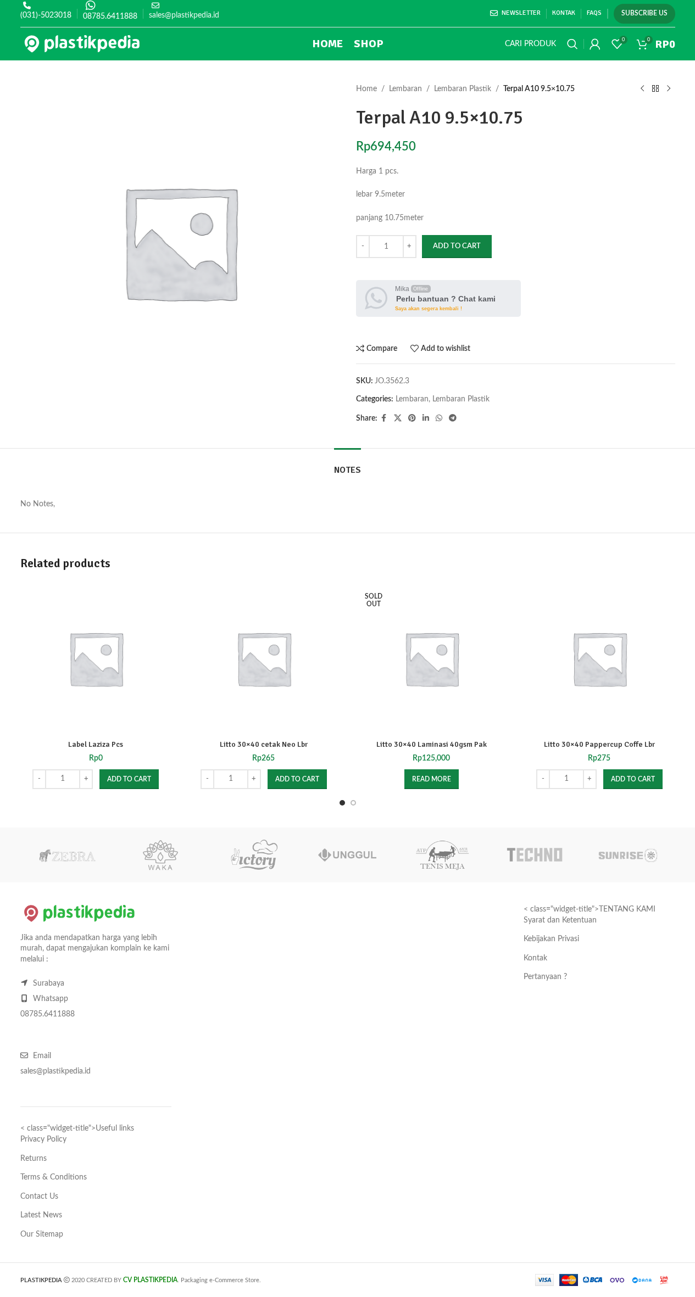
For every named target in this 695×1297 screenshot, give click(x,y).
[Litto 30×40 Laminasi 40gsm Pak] (432, 658)
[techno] (534, 855)
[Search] (572, 44)
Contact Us (39, 1196)
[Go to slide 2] (353, 803)
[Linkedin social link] (425, 418)
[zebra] (67, 855)
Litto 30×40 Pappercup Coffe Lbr (599, 744)
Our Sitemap (41, 1234)
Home (366, 89)
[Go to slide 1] (342, 803)
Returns (33, 1158)
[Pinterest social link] (412, 418)
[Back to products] (655, 89)
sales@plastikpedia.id (184, 15)
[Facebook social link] (384, 418)
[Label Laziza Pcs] (96, 658)
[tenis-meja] (441, 855)
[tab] (347, 465)
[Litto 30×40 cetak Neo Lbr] (264, 658)
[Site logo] (82, 44)
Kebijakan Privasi (551, 939)
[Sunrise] (628, 855)
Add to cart (457, 246)
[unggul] (347, 855)
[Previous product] (642, 89)
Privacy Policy (43, 1139)
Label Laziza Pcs (95, 744)
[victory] (254, 855)
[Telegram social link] (453, 418)
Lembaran (405, 89)
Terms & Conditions (53, 1177)
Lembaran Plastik (462, 89)
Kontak (535, 958)
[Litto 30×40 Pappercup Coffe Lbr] (599, 658)
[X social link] (398, 418)
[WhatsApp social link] (439, 418)
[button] (129, 779)
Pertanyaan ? (545, 977)
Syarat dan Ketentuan (560, 920)
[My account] (595, 44)
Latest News (41, 1215)
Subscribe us (644, 13)
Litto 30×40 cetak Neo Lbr (264, 744)
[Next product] (668, 89)
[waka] (160, 855)
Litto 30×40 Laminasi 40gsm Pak (431, 744)
